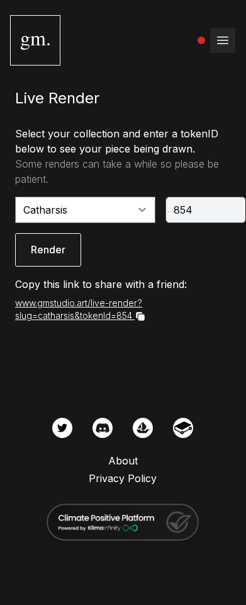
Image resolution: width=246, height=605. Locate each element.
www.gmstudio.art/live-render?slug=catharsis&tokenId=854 (78, 309)
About (123, 460)
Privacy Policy (123, 478)
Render (48, 249)
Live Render (57, 98)
